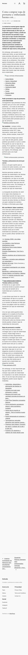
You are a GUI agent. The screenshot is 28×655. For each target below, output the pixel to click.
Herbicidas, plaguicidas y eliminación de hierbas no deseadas (13, 386)
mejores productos (14, 275)
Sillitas (7, 89)
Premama (8, 95)
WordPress (12, 613)
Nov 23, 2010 (5, 21)
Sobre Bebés (9, 79)
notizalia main (16, 21)
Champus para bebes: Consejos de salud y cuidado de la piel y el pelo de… (15, 426)
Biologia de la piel (7, 263)
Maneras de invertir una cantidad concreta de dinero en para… (15, 396)
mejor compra (7, 23)
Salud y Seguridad (11, 81)
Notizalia (4, 3)
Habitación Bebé (10, 87)
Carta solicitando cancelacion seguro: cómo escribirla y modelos (14, 406)
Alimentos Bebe (10, 83)
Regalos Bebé (9, 93)
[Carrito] (24, 3)
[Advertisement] (14, 491)
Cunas (7, 91)
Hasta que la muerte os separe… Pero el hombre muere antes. (15, 412)
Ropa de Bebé (9, 85)
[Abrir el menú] (15, 3)
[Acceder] (19, 3)
